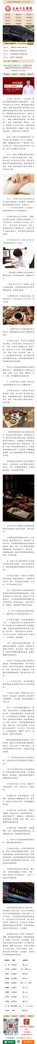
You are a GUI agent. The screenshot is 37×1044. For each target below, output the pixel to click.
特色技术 (14, 74)
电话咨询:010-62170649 (19, 70)
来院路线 (29, 23)
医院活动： (12, 57)
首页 (9, 61)
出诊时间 (29, 20)
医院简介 (18, 14)
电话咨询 (29, 1042)
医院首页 (7, 14)
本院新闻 (14, 61)
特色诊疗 (7, 20)
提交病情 (11, 1042)
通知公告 (30, 74)
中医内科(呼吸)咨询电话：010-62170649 (18, 2)
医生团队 (7, 17)
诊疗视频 (18, 20)
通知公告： (15, 54)
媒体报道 (7, 23)
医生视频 (29, 17)
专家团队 (22, 1016)
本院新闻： (15, 47)
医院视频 (18, 23)
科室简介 (29, 14)
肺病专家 (22, 74)
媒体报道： (15, 50)
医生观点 (18, 17)
